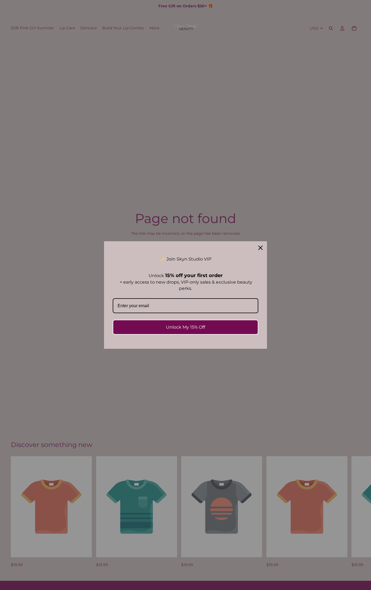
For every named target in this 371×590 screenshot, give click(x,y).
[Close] (260, 247)
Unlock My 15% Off (185, 327)
